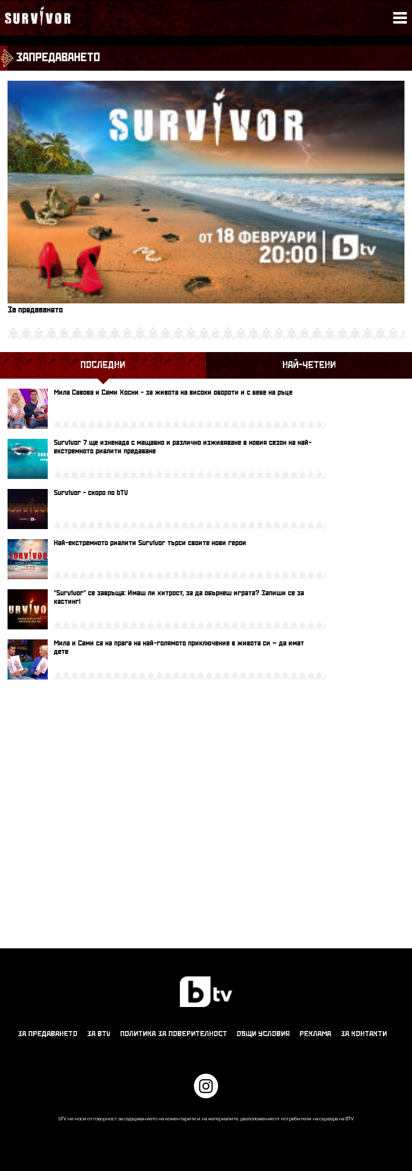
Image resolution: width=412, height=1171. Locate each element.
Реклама (315, 1034)
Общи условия (263, 1034)
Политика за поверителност (173, 1034)
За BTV (99, 1034)
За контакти (364, 1034)
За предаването (47, 1034)
